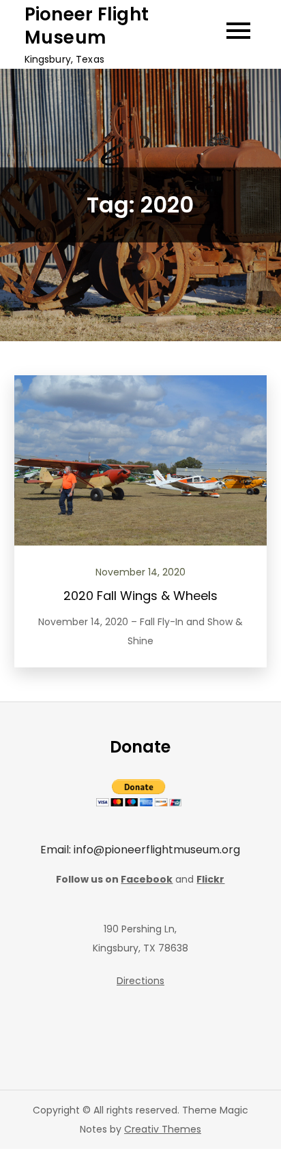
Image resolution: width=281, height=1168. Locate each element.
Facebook (147, 879)
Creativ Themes (162, 1129)
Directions (140, 981)
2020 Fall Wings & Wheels (140, 595)
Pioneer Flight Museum (87, 26)
